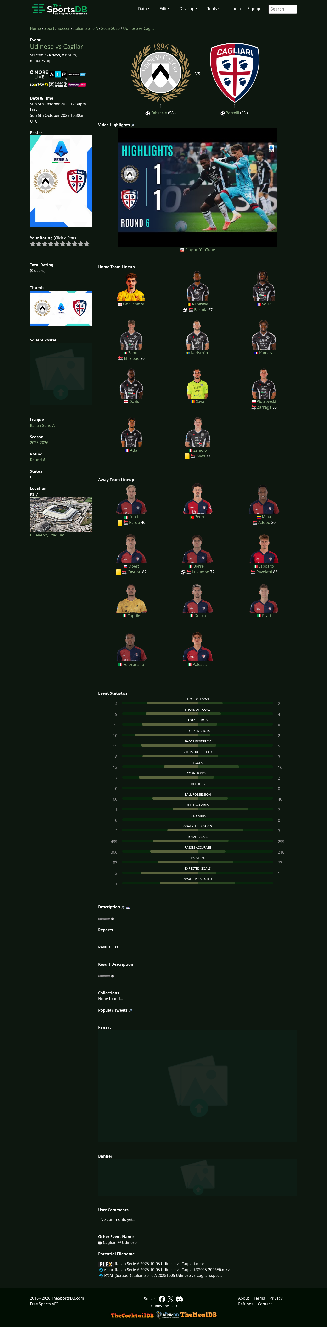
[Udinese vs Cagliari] (197, 187)
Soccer (64, 28)
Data (142, 8)
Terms (259, 1298)
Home (35, 28)
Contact (265, 1303)
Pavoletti (264, 571)
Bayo (200, 456)
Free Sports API (44, 1303)
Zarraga (264, 407)
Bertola (200, 309)
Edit (163, 8)
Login (236, 8)
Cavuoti (134, 571)
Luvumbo (200, 571)
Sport (49, 28)
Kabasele (159, 112)
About (243, 1298)
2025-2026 (110, 28)
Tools (212, 8)
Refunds (245, 1303)
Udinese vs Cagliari (140, 28)
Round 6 (37, 459)
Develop (187, 8)
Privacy (276, 1298)
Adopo (264, 522)
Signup (254, 8)
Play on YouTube (200, 249)
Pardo (134, 522)
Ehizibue (131, 358)
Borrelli (232, 112)
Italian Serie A (85, 28)
